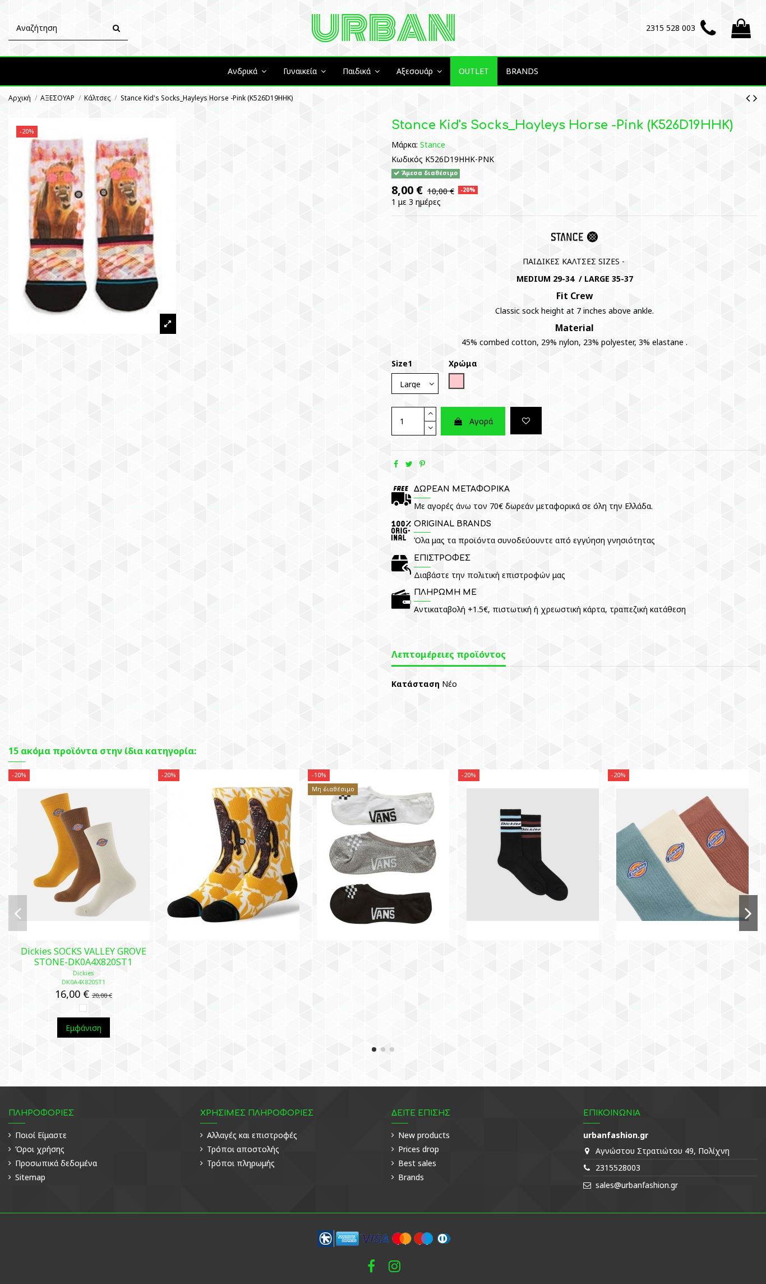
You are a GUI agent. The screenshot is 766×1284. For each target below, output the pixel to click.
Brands (411, 1177)
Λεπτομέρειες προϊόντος (448, 655)
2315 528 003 (670, 27)
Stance (432, 144)
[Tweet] (409, 463)
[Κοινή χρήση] (396, 463)
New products (424, 1135)
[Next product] (755, 98)
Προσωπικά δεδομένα (56, 1163)
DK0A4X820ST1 (83, 982)
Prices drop (418, 1149)
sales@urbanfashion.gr (637, 1185)
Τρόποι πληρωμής (241, 1163)
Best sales (417, 1163)
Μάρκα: (404, 144)
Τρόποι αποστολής (243, 1149)
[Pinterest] (422, 463)
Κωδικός (407, 159)
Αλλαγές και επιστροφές (252, 1135)
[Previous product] (749, 98)
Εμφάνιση (83, 1027)
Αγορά (481, 421)
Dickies (83, 973)
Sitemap (30, 1177)
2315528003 (618, 1167)
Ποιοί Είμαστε (41, 1135)
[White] (83, 1008)
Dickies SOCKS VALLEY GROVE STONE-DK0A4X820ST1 (83, 956)
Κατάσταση (415, 683)
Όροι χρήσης (39, 1149)
